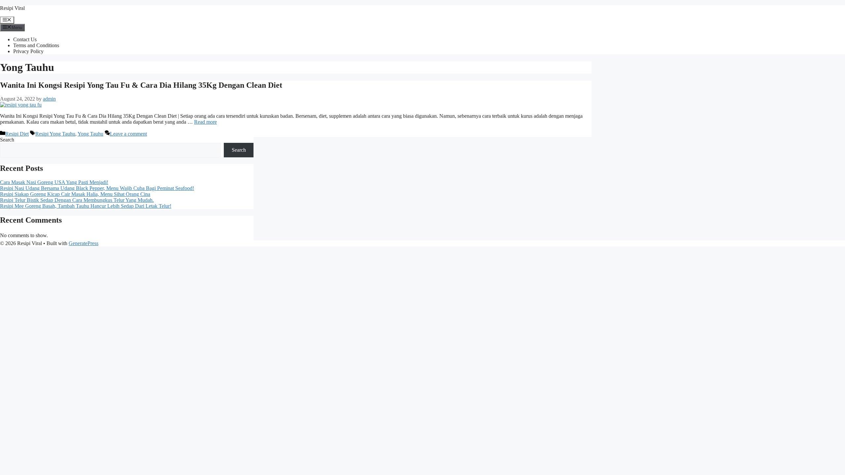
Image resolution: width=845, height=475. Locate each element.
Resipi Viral (12, 8)
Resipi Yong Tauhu (55, 134)
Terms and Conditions (36, 45)
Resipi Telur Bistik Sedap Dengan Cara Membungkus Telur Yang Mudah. (77, 200)
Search (7, 139)
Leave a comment (128, 134)
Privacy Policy (28, 51)
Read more (205, 122)
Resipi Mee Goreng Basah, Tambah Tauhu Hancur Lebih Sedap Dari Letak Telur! (85, 206)
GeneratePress (83, 243)
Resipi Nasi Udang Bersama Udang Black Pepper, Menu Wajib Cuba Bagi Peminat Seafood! (97, 188)
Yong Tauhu (90, 134)
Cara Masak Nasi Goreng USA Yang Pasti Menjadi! (54, 182)
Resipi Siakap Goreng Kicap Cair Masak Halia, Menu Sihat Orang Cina (75, 194)
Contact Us (25, 39)
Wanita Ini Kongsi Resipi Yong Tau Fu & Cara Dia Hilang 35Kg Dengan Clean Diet (141, 85)
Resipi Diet (17, 134)
